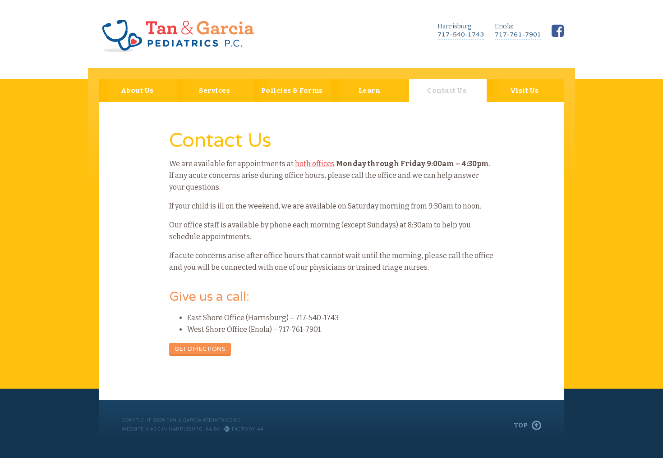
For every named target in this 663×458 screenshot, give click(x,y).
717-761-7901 (518, 34)
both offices (315, 163)
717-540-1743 (460, 34)
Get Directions (200, 349)
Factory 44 (247, 429)
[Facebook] (558, 31)
